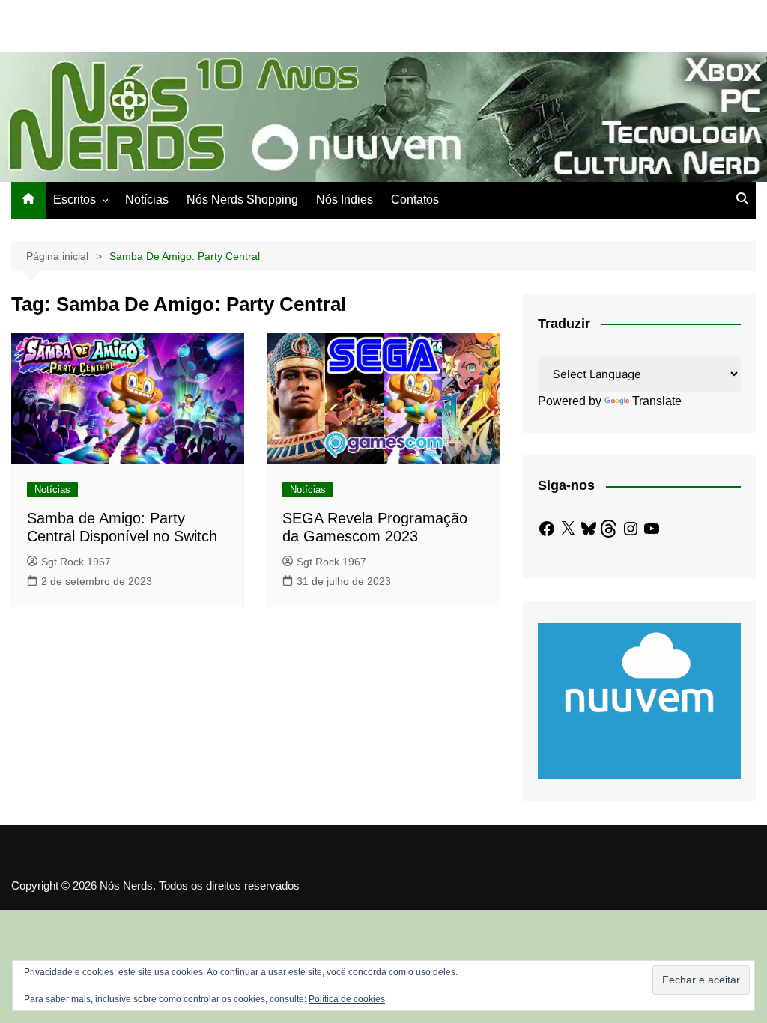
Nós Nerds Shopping (242, 199)
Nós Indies (344, 199)
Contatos (415, 199)
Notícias (147, 199)
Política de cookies (347, 999)
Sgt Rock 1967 (76, 562)
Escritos (74, 199)
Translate (657, 401)
